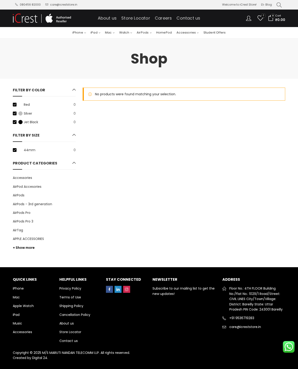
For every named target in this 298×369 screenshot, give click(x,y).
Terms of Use (70, 297)
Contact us (68, 340)
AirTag (18, 230)
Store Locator (70, 332)
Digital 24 (39, 357)
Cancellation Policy (74, 314)
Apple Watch (23, 306)
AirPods (18, 195)
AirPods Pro (21, 212)
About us (66, 323)
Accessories (22, 177)
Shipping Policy (71, 306)
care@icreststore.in (245, 327)
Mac (16, 297)
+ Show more (24, 247)
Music (17, 323)
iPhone (18, 288)
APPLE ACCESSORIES (28, 238)
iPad (16, 314)
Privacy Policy (70, 288)
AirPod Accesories (27, 186)
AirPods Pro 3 (23, 221)
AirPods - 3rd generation (32, 204)
